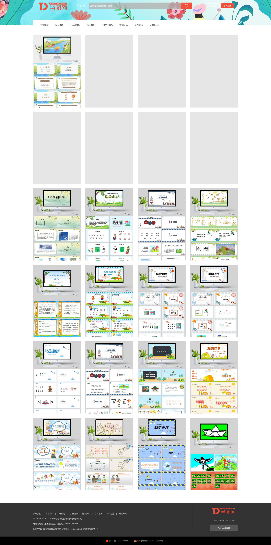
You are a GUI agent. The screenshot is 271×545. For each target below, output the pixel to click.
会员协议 (74, 514)
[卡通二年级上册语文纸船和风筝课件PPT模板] (109, 224)
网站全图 (123, 514)
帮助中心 (62, 514)
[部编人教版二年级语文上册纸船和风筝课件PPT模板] (57, 148)
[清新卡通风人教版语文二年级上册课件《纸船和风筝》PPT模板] (214, 148)
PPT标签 (110, 514)
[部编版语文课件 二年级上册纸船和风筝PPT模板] (57, 377)
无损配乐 (154, 25)
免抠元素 (123, 25)
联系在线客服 (223, 528)
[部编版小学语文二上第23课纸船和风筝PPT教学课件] (109, 148)
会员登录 (213, 6)
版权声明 (86, 514)
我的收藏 (98, 514)
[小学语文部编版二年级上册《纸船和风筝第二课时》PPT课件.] (162, 224)
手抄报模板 (107, 25)
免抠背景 (139, 25)
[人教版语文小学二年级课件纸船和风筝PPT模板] (109, 301)
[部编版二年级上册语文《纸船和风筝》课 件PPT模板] (214, 301)
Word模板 (60, 25)
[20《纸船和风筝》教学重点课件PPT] (57, 301)
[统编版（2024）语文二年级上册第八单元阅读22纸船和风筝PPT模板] (57, 71)
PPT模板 (44, 25)
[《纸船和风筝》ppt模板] (162, 148)
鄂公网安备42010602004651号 (150, 541)
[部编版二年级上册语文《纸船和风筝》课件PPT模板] (214, 71)
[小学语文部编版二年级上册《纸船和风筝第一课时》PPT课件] (109, 377)
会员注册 (227, 6)
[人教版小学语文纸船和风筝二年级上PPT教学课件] (162, 71)
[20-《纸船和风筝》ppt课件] (214, 454)
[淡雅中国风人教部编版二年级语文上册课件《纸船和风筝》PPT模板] (109, 71)
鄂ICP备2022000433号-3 (119, 541)
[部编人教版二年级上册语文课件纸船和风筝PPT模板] (162, 454)
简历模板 (91, 25)
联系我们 (49, 514)
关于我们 (37, 514)
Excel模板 (75, 25)
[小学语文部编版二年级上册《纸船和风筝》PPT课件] (162, 377)
